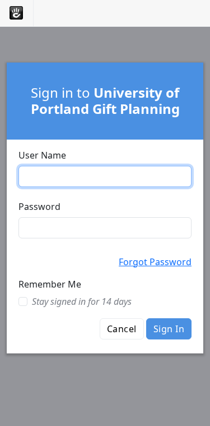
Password (39, 206)
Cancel (122, 329)
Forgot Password (155, 262)
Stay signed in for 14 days (82, 301)
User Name (42, 155)
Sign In (168, 329)
